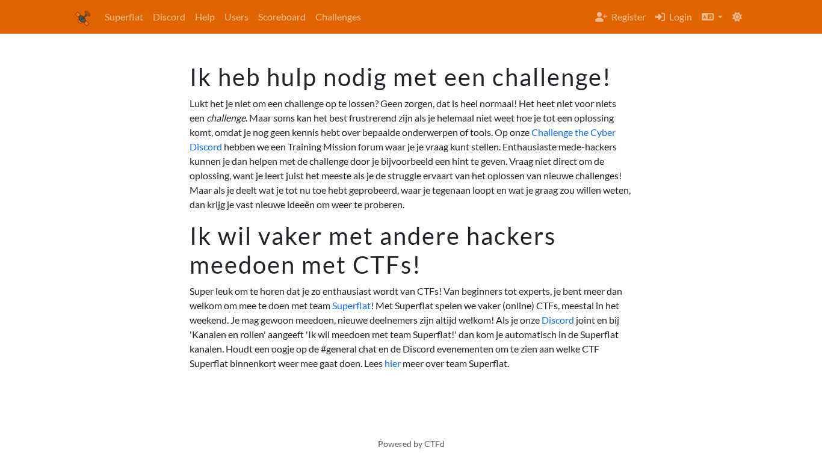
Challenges (338, 16)
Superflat (124, 16)
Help (205, 16)
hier (393, 363)
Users (236, 16)
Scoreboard (282, 16)
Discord (169, 16)
